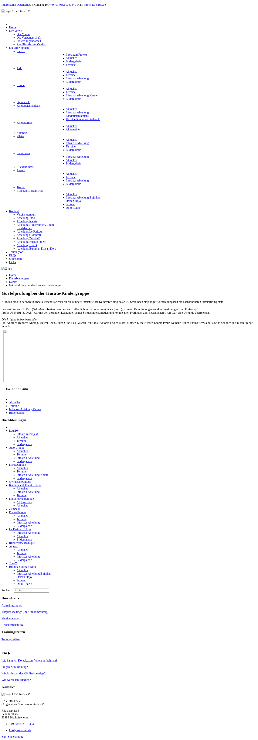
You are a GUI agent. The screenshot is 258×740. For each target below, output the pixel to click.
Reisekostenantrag (12, 624)
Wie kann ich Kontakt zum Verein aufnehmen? (29, 660)
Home (12, 275)
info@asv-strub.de (95, 4)
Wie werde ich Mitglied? (16, 679)
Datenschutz (24, 4)
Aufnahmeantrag (12, 605)
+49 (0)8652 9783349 (22, 723)
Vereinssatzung (10, 618)
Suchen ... (7, 590)
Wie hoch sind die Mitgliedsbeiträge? (24, 673)
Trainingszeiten (11, 639)
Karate (13, 281)
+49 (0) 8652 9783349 (62, 4)
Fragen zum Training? (15, 667)
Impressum (8, 4)
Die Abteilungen (19, 278)
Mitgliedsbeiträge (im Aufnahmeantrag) (25, 612)
